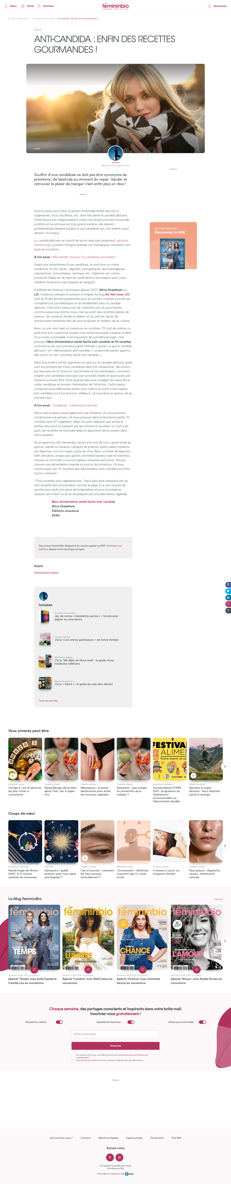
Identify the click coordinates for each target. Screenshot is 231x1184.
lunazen (115, 163)
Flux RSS (176, 1138)
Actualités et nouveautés (43, 18)
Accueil (11, 18)
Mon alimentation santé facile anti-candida (83, 501)
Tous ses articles (48, 700)
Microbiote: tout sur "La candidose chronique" (84, 257)
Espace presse (134, 1138)
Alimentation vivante (46, 572)
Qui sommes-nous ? (61, 1138)
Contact (86, 1138)
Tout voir (218, 899)
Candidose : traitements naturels (74, 405)
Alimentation (23, 18)
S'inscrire (115, 1046)
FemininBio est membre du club (111, 1174)
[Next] (225, 766)
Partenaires (157, 1138)
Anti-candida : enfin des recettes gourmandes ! (78, 18)
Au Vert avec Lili (117, 294)
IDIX (122, 1168)
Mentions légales (108, 1138)
